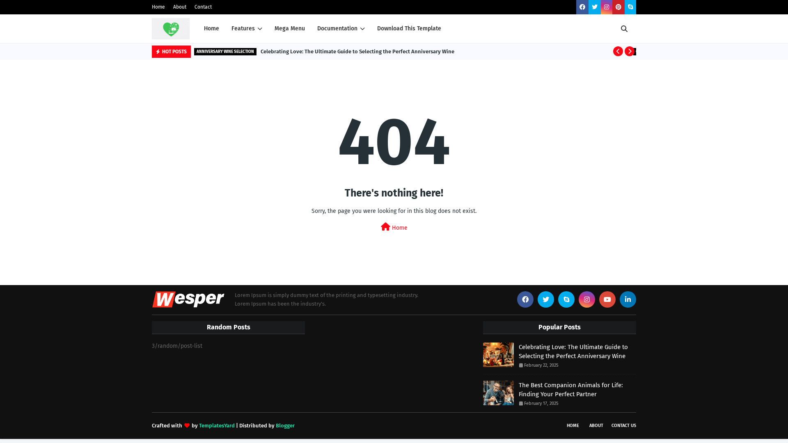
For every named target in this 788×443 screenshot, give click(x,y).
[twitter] (595, 7)
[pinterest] (618, 7)
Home (158, 7)
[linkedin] (628, 299)
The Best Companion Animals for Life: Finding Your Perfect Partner (571, 389)
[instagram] (606, 7)
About (179, 7)
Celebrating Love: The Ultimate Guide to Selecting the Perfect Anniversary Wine (357, 51)
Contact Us (624, 425)
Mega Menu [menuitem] (290, 28)
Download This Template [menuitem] (409, 28)
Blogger (285, 425)
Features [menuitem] (243, 28)
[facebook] (582, 7)
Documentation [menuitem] (337, 28)
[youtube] (607, 299)
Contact (203, 7)
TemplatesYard (217, 425)
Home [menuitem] (211, 28)
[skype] (630, 7)
